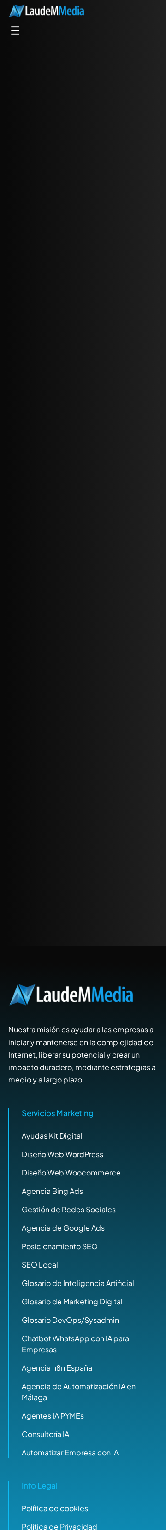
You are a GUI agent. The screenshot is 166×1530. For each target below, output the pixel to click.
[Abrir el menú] (15, 30)
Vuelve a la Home (83, 573)
